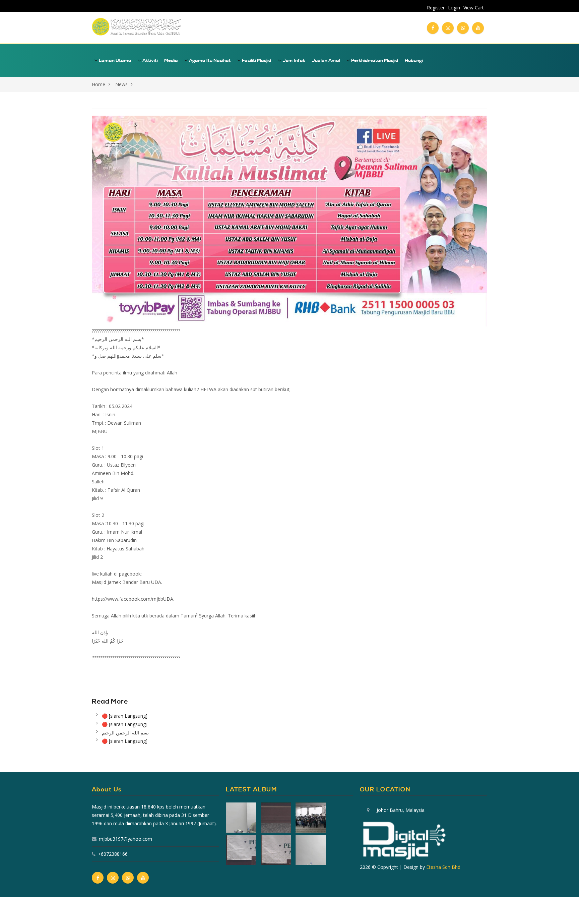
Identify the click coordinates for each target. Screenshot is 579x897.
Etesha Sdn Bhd (443, 867)
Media (171, 61)
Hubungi (414, 61)
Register (436, 7)
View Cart (473, 7)
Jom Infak (293, 61)
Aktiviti (149, 61)
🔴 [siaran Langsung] (124, 716)
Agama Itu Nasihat (209, 61)
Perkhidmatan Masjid (374, 61)
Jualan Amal (326, 61)
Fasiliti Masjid (256, 61)
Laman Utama (114, 61)
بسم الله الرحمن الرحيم (125, 732)
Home (98, 84)
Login (454, 7)
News (121, 84)
